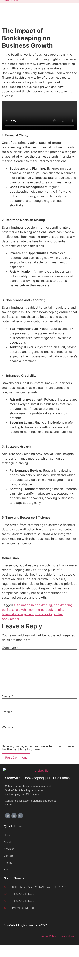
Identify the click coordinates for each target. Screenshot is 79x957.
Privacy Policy (48, 936)
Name (7, 696)
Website (7, 727)
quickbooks (43, 614)
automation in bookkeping (33, 605)
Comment (10, 647)
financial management (18, 614)
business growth (14, 609)
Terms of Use (67, 936)
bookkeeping (63, 605)
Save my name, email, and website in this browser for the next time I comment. (38, 748)
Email (7, 711)
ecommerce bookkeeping (45, 609)
